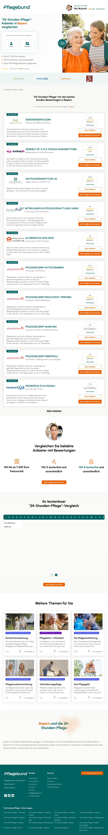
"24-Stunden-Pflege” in (61, 828)
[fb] (5, 795)
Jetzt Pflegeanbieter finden (92, 773)
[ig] (9, 795)
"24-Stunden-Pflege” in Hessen (13, 823)
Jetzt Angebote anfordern (54, 584)
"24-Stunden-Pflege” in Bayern (64, 823)
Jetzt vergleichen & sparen (90, 135)
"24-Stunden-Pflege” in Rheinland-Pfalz (40, 819)
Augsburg (7, 527)
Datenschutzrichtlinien (54, 784)
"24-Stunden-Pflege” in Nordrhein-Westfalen (65, 819)
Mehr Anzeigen (54, 411)
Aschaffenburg (9, 523)
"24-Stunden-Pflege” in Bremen (39, 828)
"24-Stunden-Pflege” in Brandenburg (41, 823)
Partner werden (52, 778)
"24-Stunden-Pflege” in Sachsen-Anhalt (65, 814)
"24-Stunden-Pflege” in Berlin (12, 828)
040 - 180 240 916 (98, 9)
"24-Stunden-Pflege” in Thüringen (14, 812)
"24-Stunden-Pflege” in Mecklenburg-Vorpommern (91, 829)
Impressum (50, 781)
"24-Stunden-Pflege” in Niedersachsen (91, 818)
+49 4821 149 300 (34, 796)
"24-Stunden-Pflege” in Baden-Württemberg (89, 824)
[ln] (12, 795)
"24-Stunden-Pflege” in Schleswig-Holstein (40, 814)
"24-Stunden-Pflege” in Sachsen (89, 812)
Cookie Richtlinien (53, 787)
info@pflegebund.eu (35, 793)
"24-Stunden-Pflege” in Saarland (14, 818)
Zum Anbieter (90, 130)
